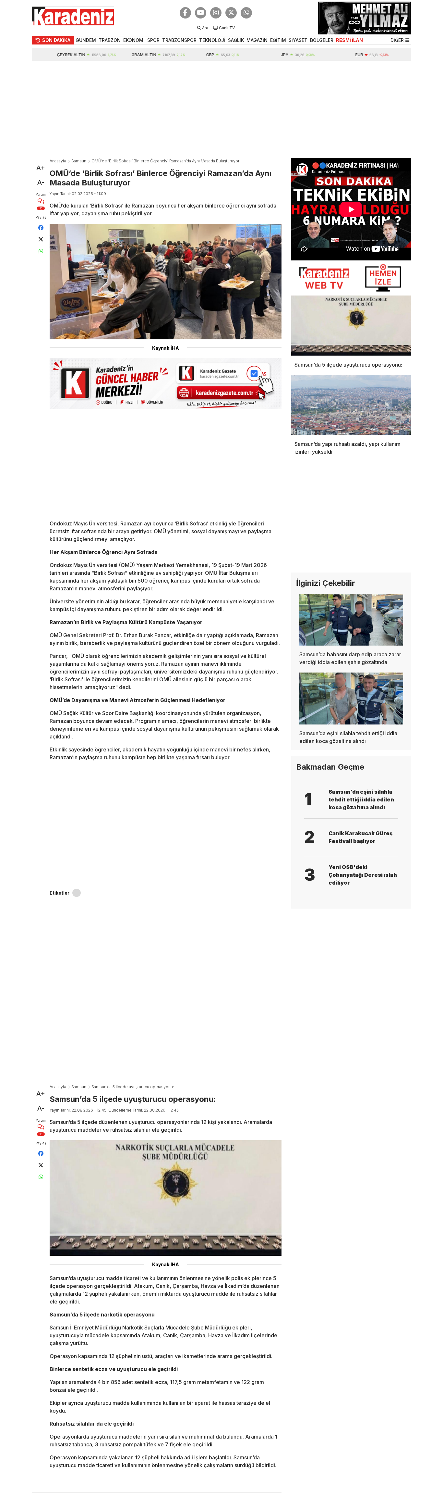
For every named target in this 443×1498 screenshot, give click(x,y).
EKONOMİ (134, 40)
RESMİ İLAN (349, 40)
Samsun (78, 160)
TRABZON (110, 40)
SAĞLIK (236, 40)
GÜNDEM (86, 40)
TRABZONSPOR (179, 40)
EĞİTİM (278, 40)
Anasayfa (58, 160)
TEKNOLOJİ (212, 40)
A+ (40, 168)
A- (40, 182)
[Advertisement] (221, 109)
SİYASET (298, 40)
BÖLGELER (321, 40)
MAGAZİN (257, 40)
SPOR (153, 40)
